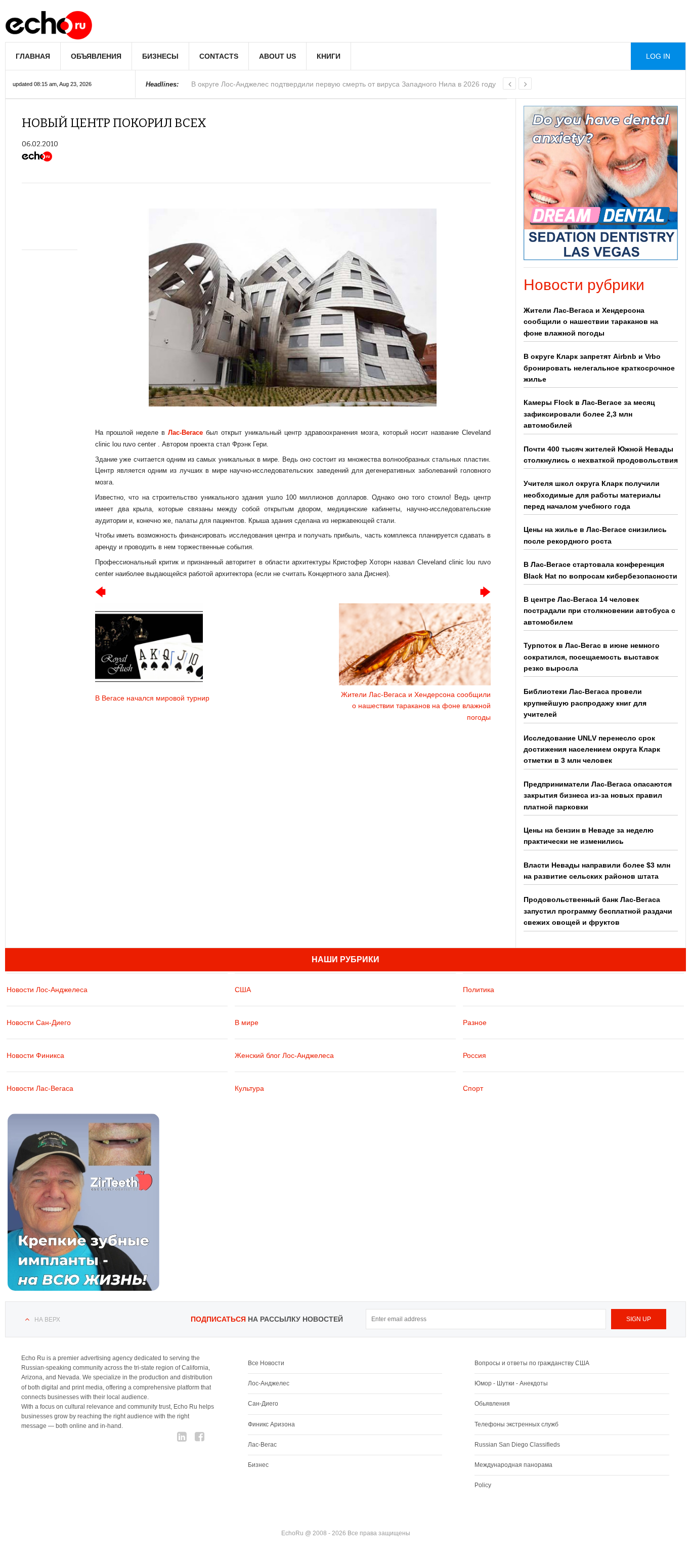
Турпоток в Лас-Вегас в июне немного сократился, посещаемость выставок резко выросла (592, 656)
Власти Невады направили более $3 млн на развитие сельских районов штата (597, 870)
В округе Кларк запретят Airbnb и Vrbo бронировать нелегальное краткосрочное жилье (599, 367)
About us (277, 56)
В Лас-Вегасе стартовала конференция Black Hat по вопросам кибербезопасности (600, 570)
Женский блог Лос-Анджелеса (284, 1055)
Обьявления (492, 1403)
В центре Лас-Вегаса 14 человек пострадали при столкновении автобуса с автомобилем (599, 610)
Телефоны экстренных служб (516, 1424)
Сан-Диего (263, 1403)
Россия (474, 1055)
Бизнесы (160, 56)
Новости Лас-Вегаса (40, 1088)
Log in (658, 56)
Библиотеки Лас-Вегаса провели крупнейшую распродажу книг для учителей (585, 702)
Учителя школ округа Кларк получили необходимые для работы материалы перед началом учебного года (592, 494)
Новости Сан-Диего (39, 1022)
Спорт (473, 1088)
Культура (249, 1088)
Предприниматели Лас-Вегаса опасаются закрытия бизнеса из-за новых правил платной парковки (598, 795)
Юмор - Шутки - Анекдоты (511, 1383)
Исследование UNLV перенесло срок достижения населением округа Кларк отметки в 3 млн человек (592, 749)
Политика (478, 990)
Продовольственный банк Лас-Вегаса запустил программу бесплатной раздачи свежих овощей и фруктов (598, 910)
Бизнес (258, 1464)
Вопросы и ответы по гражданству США (531, 1363)
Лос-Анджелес (268, 1383)
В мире (246, 1022)
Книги (328, 56)
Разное (475, 1022)
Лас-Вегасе (185, 432)
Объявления (96, 56)
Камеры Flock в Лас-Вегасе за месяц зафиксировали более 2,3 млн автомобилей (589, 413)
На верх (47, 1319)
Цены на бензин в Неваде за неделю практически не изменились (589, 835)
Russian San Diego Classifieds (517, 1444)
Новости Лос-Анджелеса (47, 990)
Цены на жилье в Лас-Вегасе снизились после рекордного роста (595, 535)
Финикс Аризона (271, 1424)
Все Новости (266, 1363)
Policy (482, 1485)
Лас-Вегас (262, 1444)
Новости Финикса (35, 1055)
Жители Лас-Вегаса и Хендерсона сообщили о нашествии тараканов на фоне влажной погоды (591, 321)
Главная (33, 56)
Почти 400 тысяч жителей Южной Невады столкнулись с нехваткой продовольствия (601, 454)
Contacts (218, 56)
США (243, 990)
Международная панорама (513, 1464)
